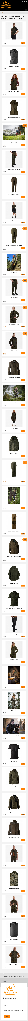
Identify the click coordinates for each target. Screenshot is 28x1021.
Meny (3, 10)
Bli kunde (9, 973)
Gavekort (11, 976)
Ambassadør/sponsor (21, 973)
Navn (5, 1001)
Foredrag (6, 976)
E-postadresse (6, 1005)
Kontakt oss (21, 976)
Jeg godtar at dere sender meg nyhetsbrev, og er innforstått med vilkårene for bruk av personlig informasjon (13, 1011)
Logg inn (16, 976)
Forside (2, 12)
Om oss (14, 973)
